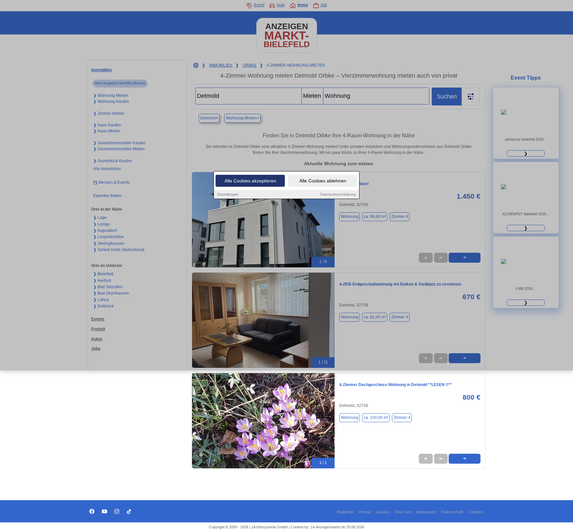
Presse (364, 512)
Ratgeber (345, 512)
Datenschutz (452, 512)
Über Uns (403, 512)
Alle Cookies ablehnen (322, 180)
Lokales (383, 512)
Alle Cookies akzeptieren (250, 180)
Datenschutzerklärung (338, 194)
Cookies (475, 512)
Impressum (426, 512)
